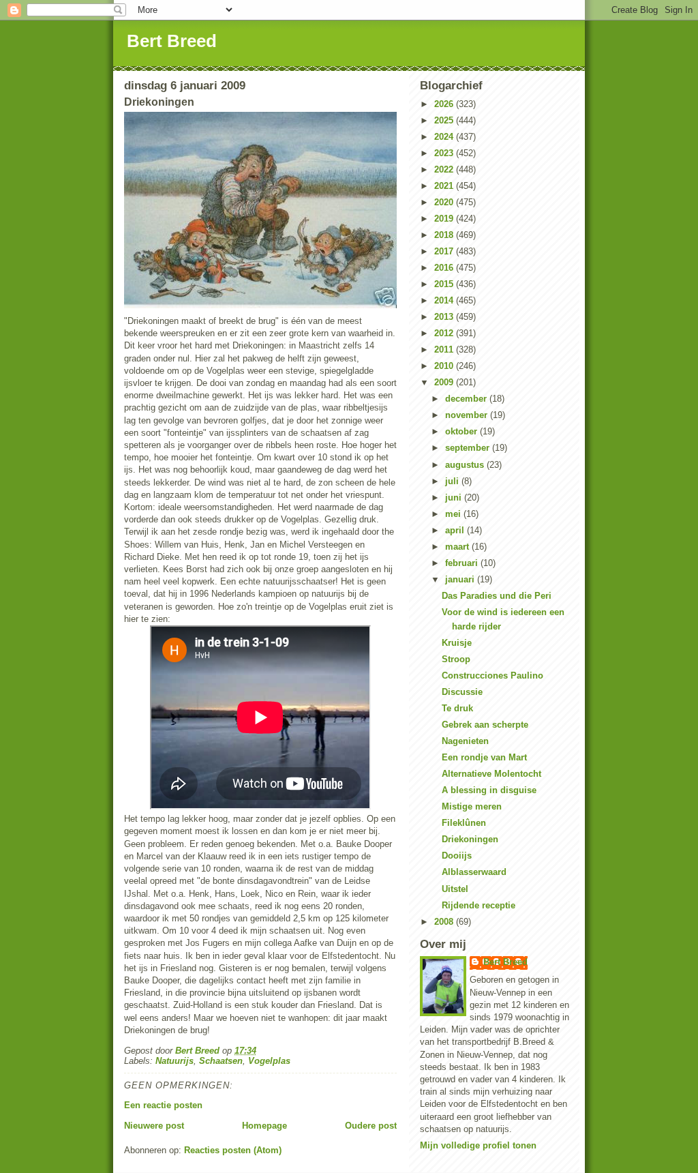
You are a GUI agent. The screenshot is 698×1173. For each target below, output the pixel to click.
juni (454, 497)
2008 (445, 922)
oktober (462, 431)
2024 (445, 137)
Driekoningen (470, 839)
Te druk (457, 708)
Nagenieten (465, 741)
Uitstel (455, 889)
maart (458, 546)
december (467, 399)
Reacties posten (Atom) (233, 1150)
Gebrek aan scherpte (485, 724)
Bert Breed (172, 41)
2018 (445, 235)
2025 (445, 120)
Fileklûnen (464, 823)
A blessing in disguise (489, 790)
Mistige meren (472, 806)
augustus (466, 465)
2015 (445, 284)
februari (463, 563)
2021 (445, 186)
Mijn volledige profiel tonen (478, 1145)
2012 (445, 333)
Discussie (462, 692)
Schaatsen (221, 1061)
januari (461, 579)
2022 (445, 169)
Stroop (456, 659)
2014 (445, 300)
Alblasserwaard (474, 872)
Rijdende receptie (478, 905)
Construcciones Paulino (492, 675)
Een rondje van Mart (484, 757)
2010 (445, 366)
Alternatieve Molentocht (491, 774)
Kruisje (457, 643)
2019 (445, 218)
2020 (445, 202)
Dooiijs (457, 855)
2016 (445, 268)
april (456, 530)
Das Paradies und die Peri (496, 596)
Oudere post (371, 1125)
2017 (445, 251)
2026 (445, 104)
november (467, 415)
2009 (445, 382)
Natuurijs (174, 1061)
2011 (445, 349)
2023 (445, 153)
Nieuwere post (154, 1125)
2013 (445, 317)
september (468, 448)
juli (453, 481)
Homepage (264, 1125)
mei (454, 514)
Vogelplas (269, 1061)
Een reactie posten (163, 1105)
